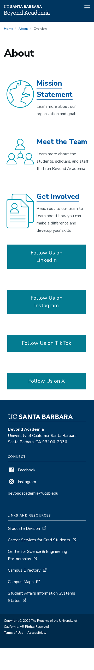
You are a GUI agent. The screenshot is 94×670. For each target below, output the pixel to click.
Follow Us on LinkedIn (46, 256)
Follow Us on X (46, 380)
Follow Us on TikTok (46, 343)
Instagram (26, 482)
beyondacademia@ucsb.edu (33, 493)
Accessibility (36, 633)
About (23, 29)
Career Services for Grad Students (39, 540)
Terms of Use (13, 633)
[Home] (27, 14)
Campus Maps (21, 582)
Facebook (26, 470)
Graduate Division (24, 528)
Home (8, 29)
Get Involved (58, 196)
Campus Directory (24, 570)
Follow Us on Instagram (46, 301)
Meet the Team (62, 142)
